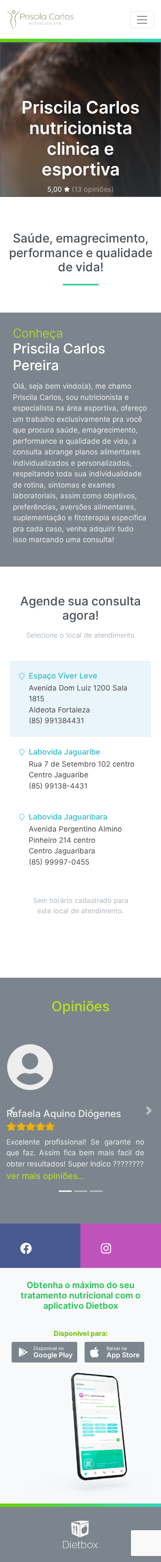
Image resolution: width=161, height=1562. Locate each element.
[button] (12, 1111)
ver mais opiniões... (45, 1176)
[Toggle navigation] (142, 19)
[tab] (80, 699)
